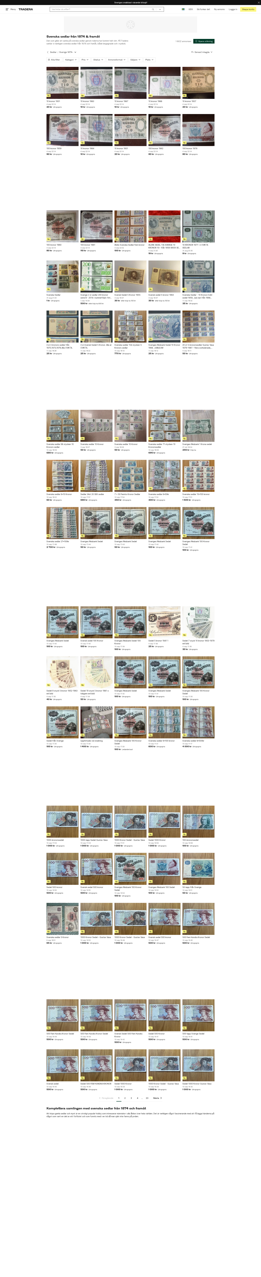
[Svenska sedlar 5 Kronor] (62, 919)
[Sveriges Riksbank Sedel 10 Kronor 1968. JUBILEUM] (164, 327)
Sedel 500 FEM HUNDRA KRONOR (95, 1084)
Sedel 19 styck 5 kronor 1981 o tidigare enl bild (94, 692)
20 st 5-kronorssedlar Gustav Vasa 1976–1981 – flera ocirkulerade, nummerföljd (198, 346)
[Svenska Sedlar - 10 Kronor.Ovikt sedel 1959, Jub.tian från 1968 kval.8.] (198, 276)
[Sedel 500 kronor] (62, 869)
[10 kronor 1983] (96, 83)
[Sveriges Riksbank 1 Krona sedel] (198, 426)
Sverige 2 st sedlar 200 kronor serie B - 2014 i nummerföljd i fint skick (95, 296)
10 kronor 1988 (155, 101)
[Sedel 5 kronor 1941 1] (164, 622)
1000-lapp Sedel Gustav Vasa (94, 840)
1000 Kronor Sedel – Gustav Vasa (95, 937)
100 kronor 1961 (87, 245)
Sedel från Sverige (55, 741)
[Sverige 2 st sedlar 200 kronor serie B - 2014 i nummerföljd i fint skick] (96, 276)
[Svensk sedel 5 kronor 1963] (164, 276)
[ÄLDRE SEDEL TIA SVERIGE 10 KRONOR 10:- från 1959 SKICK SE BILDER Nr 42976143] (164, 226)
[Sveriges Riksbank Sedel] (96, 523)
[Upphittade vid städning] (96, 722)
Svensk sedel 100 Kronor (91, 641)
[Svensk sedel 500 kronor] (96, 869)
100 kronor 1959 (53, 148)
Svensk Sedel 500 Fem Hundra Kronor (128, 1035)
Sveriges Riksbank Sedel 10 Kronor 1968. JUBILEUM (164, 346)
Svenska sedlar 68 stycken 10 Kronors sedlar (60, 445)
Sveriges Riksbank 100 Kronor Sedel (195, 542)
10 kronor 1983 (87, 101)
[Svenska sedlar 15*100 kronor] (198, 476)
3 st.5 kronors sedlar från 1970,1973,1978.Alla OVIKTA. (59, 346)
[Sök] (153, 9)
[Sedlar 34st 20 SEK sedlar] (96, 476)
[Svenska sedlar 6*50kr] (164, 476)
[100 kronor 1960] (62, 226)
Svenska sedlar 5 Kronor (57, 937)
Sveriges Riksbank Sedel (91, 541)
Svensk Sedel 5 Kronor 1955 (127, 295)
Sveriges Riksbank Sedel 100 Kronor (127, 642)
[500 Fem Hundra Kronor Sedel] (198, 919)
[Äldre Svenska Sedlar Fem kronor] (130, 226)
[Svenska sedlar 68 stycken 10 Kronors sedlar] (62, 426)
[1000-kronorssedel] (62, 822)
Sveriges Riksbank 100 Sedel (161, 887)
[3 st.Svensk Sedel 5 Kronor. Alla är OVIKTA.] (96, 327)
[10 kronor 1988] (164, 83)
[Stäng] (259, 2)
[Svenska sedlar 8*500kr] (198, 722)
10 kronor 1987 (121, 101)
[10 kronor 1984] (96, 130)
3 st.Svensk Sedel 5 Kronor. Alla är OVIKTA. (96, 346)
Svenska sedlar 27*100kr (57, 541)
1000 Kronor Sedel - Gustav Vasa (129, 840)
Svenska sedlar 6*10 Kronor (59, 494)
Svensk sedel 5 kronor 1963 (161, 295)
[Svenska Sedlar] (62, 276)
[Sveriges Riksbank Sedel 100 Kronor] (130, 622)
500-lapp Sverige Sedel (193, 1034)
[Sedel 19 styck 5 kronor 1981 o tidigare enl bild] (96, 672)
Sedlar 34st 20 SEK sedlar (92, 494)
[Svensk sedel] (62, 1065)
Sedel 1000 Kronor (157, 840)
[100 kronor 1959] (62, 130)
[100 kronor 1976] (198, 130)
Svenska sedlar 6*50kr (158, 494)
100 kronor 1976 (189, 148)
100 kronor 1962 (155, 148)
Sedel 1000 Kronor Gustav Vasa (196, 1084)
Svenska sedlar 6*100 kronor (161, 741)
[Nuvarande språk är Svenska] (183, 9)
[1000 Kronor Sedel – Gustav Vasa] (96, 919)
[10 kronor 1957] (198, 83)
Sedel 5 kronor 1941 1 (158, 641)
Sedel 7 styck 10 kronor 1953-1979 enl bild (198, 642)
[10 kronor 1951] (62, 83)
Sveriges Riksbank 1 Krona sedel (197, 444)
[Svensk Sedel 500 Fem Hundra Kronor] (130, 1015)
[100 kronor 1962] (164, 130)
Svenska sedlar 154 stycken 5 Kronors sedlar (128, 346)
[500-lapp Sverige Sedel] (198, 1015)
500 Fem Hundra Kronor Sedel (196, 937)
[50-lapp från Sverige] (198, 869)
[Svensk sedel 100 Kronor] (96, 622)
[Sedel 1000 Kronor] (164, 822)
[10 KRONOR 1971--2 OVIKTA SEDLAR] (198, 226)
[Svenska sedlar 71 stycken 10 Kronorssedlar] (164, 426)
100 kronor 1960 (53, 245)
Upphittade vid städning (91, 741)
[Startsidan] (26, 9)
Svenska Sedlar (53, 295)
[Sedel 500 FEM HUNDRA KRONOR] (96, 1065)
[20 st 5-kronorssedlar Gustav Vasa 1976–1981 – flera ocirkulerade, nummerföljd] (198, 327)
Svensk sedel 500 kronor (91, 887)
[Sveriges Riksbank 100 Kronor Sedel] (198, 523)
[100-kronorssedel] (198, 822)
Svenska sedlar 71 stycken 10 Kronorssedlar (161, 445)
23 (147, 1098)
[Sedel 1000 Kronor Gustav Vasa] (198, 1065)
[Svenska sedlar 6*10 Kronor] (62, 476)
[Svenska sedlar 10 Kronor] (96, 426)
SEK (191, 9)
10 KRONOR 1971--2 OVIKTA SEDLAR (195, 246)
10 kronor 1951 (53, 101)
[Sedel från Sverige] (62, 722)
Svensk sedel (52, 1084)
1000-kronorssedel (55, 840)
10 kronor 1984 (87, 148)
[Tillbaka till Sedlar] (48, 52)
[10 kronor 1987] (130, 83)
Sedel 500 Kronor (156, 1034)
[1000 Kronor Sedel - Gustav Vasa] (130, 822)
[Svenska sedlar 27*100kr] (62, 523)
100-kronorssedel (190, 840)
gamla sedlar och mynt (65, 1113)
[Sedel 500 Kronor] (164, 1015)
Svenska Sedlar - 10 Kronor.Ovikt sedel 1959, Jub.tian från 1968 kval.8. (197, 296)
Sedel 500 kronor (54, 887)
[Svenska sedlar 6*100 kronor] (164, 722)
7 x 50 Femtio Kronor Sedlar (127, 494)
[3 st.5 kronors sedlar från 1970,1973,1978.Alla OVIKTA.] (62, 327)
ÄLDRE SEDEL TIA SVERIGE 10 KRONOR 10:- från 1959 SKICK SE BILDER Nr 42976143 (163, 246)
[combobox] (103, 9)
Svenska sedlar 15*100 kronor (196, 494)
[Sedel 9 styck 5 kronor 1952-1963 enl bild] (62, 672)
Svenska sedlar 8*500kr (193, 741)
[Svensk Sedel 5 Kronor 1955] (130, 276)
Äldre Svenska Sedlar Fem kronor (129, 245)
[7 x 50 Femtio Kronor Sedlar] (130, 476)
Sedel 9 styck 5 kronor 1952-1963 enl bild (61, 692)
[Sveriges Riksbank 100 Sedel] (164, 869)
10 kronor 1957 (189, 101)
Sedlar (53, 52)
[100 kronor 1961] (96, 226)
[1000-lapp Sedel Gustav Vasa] (96, 822)
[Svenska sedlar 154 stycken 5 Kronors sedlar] (130, 327)
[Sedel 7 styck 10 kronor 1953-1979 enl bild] (198, 622)
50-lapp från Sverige (191, 887)
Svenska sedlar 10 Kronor (92, 444)
